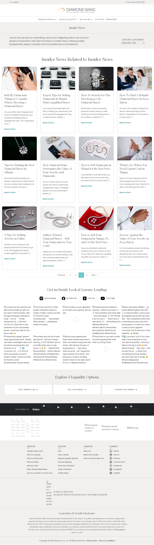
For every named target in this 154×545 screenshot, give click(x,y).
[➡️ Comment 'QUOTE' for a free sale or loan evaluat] (136, 349)
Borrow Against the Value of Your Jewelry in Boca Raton (134, 239)
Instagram (50, 298)
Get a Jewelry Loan (26, 389)
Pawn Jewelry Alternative (37, 469)
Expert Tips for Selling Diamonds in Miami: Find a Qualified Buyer (56, 99)
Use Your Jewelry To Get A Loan (40, 473)
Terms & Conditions (107, 540)
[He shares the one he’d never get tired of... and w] (47, 349)
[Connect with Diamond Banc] (13, 428)
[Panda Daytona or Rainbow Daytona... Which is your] (106, 320)
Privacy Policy (91, 540)
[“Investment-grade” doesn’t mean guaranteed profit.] (18, 349)
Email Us (117, 458)
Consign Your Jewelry (124, 389)
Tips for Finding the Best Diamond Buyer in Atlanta (19, 169)
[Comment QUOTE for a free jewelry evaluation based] (47, 320)
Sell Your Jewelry (75, 389)
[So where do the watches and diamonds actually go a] (18, 320)
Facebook (71, 298)
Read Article (9, 129)
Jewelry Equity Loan (35, 451)
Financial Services (47, 19)
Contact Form (119, 462)
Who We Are (86, 19)
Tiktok (91, 298)
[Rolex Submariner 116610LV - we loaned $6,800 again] (136, 320)
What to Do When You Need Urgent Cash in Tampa (133, 169)
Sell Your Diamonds (35, 458)
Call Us (116, 451)
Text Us (116, 455)
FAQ (59, 451)
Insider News (111, 19)
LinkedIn (117, 473)
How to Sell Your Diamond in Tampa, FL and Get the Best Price (95, 239)
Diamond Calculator (66, 466)
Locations (15, 2)
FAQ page (119, 529)
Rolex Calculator (64, 469)
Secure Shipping (65, 462)
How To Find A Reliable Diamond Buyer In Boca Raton (134, 99)
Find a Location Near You (94, 458)
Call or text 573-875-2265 (135, 2)
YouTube (110, 298)
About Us (87, 451)
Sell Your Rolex (33, 462)
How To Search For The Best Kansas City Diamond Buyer (95, 99)
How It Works (63, 455)
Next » (94, 275)
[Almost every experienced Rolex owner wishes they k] (77, 349)
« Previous (61, 275)
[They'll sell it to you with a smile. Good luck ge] (106, 349)
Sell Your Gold (32, 466)
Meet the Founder (91, 455)
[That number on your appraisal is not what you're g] (77, 320)
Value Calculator (68, 19)
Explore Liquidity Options (68, 458)
